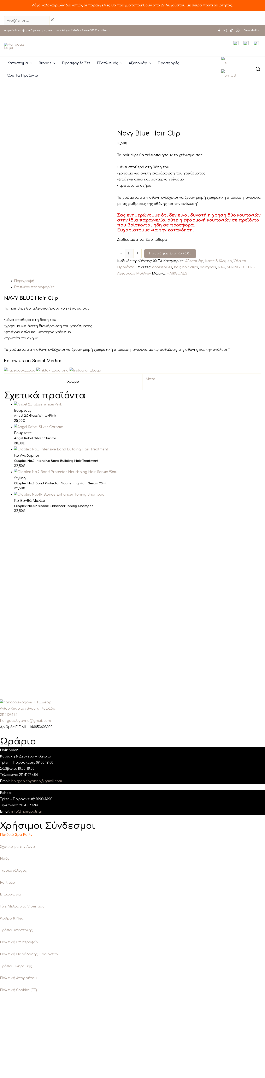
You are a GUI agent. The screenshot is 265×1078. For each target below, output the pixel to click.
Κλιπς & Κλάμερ (218, 261)
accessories (162, 267)
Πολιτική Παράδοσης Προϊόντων (29, 954)
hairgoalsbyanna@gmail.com (25, 721)
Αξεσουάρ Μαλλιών (134, 273)
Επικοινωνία (10, 894)
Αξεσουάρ (194, 261)
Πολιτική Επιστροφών (19, 942)
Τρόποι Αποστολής (16, 930)
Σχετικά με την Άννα (17, 847)
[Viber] (238, 30)
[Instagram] (225, 30)
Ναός (5, 858)
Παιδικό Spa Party (16, 835)
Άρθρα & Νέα (12, 918)
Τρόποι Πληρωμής (16, 966)
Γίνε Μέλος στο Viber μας (22, 906)
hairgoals (208, 267)
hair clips (190, 267)
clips (21, 308)
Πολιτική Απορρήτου (18, 978)
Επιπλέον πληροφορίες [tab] (34, 287)
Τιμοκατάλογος (13, 870)
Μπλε (150, 379)
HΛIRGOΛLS (177, 273)
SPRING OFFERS (241, 267)
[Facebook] (219, 30)
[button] (30, 63)
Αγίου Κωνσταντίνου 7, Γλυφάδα (27, 708)
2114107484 (9, 715)
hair (177, 267)
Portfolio (7, 882)
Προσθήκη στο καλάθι (170, 253)
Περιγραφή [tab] (24, 281)
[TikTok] (231, 30)
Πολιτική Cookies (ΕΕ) (18, 990)
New (221, 267)
